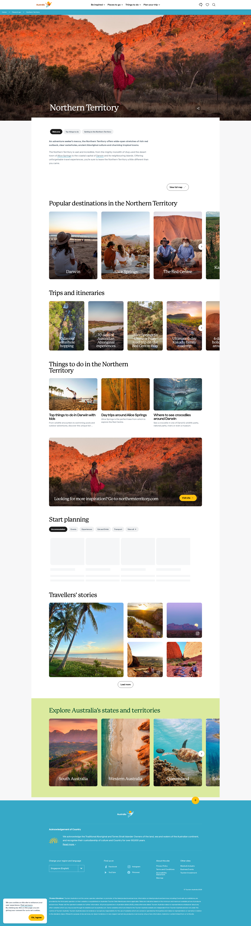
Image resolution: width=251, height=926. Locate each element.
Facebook (113, 866)
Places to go (16, 12)
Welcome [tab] (56, 132)
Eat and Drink (103, 529)
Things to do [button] (132, 4)
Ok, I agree (36, 917)
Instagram (136, 866)
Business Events (187, 869)
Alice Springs (64, 155)
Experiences (87, 529)
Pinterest (136, 872)
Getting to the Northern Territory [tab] (97, 132)
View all (131, 529)
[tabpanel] (99, 153)
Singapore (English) (60, 868)
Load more (126, 684)
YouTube (112, 872)
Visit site (186, 498)
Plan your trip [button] (151, 4)
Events (73, 529)
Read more (69, 844)
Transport (118, 529)
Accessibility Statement (161, 873)
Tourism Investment (188, 873)
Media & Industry (187, 866)
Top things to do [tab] (72, 132)
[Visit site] (125, 472)
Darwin (100, 155)
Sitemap (159, 878)
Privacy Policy (162, 866)
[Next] (201, 247)
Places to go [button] (114, 4)
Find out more (26, 905)
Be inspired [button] (97, 4)
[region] (178, 160)
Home (4, 12)
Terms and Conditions (165, 869)
